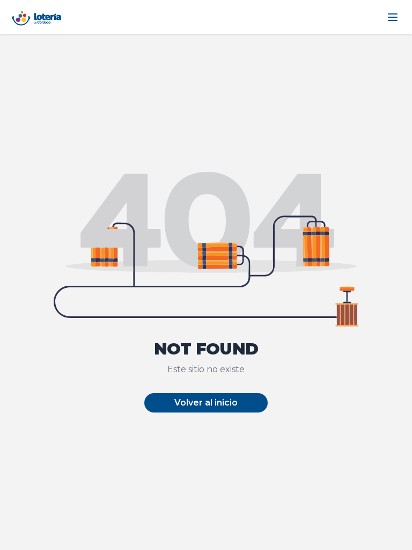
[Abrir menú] (392, 17)
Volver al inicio (206, 402)
